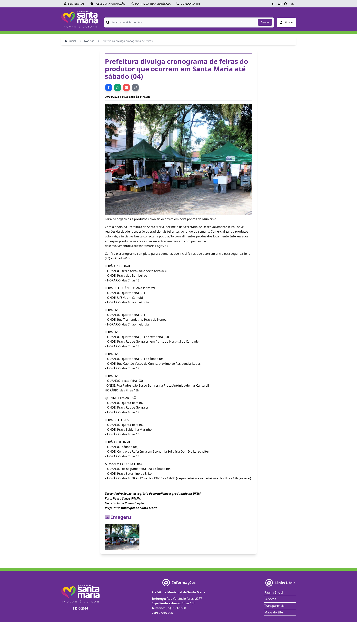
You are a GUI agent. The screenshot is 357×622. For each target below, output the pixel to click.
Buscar (265, 22)
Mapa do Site (273, 612)
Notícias (89, 41)
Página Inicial (273, 592)
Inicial (72, 41)
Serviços (270, 599)
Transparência (274, 606)
